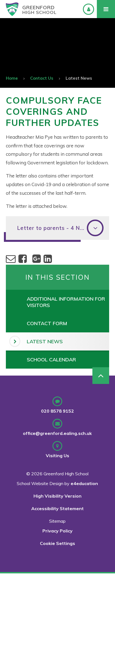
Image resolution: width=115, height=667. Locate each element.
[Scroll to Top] (100, 375)
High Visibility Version (57, 496)
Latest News (79, 78)
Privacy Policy (57, 531)
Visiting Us (57, 455)
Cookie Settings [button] (57, 543)
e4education (84, 483)
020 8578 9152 (57, 411)
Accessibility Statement (57, 508)
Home (12, 78)
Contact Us (41, 78)
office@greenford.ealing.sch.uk (57, 433)
